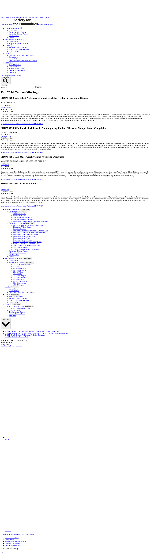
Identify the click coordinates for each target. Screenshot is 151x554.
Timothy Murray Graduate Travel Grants (26, 249)
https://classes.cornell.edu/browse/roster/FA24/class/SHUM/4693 (22, 124)
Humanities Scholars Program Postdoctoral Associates (30, 221)
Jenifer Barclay (6, 107)
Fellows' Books (14, 36)
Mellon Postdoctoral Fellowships (23, 219)
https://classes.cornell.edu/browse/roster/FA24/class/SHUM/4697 (22, 206)
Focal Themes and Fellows (14, 39)
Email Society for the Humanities (11, 346)
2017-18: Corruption (20, 276)
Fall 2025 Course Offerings (18, 298)
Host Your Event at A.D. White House (21, 55)
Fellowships (13, 30)
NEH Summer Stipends (20, 247)
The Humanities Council (17, 68)
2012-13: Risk (17, 266)
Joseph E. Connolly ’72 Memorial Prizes (26, 243)
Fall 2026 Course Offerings (18, 47)
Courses (8, 45)
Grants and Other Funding (17, 32)
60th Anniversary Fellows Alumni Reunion (23, 61)
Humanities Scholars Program (18, 34)
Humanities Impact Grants (21, 238)
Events (7, 53)
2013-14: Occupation (20, 268)
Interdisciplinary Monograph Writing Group (27, 242)
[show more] (21, 28)
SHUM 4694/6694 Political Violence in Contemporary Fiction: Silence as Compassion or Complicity (37, 333)
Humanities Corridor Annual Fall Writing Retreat (29, 232)
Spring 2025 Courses (16, 296)
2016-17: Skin (17, 274)
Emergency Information (12, 543)
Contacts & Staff (14, 310)
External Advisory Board (17, 70)
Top (2, 552)
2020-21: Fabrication (20, 281)
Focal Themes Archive (16, 262)
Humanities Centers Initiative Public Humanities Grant (30, 231)
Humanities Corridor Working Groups (25, 234)
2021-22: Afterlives (19, 283)
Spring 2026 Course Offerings (19, 49)
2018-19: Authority (19, 277)
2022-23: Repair (18, 285)
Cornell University (7, 24)
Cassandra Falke (6, 136)
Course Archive (14, 51)
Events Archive (14, 59)
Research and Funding (12, 28)
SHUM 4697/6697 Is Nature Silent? (16, 337)
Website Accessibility (12, 538)
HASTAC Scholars (19, 229)
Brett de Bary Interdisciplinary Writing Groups (28, 225)
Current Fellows (14, 42)
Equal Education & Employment (15, 541)
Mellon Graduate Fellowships (22, 217)
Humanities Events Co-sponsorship (24, 236)
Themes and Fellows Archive (18, 43)
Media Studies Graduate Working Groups (26, 245)
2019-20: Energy (18, 279)
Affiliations (12, 72)
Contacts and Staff (15, 66)
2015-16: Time (18, 272)
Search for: (4, 87)
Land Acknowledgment (12, 545)
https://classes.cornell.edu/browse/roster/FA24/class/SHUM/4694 (22, 152)
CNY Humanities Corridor (17, 253)
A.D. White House (15, 65)
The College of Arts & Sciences (11, 76)
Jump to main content (42, 17)
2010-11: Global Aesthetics (22, 264)
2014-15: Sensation (19, 270)
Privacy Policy (9, 540)
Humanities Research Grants (22, 240)
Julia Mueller (5, 190)
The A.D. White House (17, 306)
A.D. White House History (22, 308)
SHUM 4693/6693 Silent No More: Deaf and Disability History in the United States (32, 331)
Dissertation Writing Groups (22, 227)
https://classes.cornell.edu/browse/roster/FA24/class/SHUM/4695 (22, 179)
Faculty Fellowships (19, 215)
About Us (8, 63)
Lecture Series (13, 57)
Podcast (11, 38)
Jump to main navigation (9, 17)
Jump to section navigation (26, 17)
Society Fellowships (19, 214)
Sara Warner (5, 165)
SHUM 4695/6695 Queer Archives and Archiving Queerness (25, 335)
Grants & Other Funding (17, 223)
